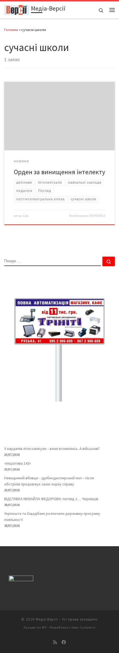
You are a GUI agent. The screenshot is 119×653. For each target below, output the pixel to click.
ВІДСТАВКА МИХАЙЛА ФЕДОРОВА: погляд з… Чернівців (51, 498)
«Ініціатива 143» (17, 463)
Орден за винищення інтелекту (59, 172)
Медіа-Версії (47, 619)
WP (44, 627)
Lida (26, 215)
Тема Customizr (83, 627)
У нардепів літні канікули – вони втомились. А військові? (52, 448)
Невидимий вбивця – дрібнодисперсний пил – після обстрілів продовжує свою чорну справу (49, 481)
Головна (11, 29)
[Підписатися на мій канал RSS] (55, 642)
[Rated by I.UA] (21, 579)
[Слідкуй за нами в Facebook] (63, 642)
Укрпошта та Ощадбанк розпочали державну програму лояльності (52, 516)
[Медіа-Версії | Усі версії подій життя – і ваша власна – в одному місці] (16, 9)
